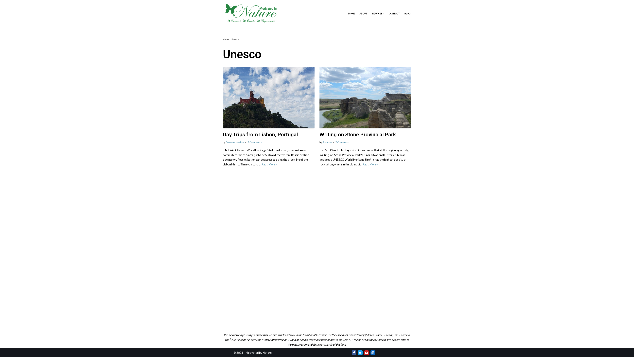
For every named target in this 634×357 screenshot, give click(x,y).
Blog (407, 13)
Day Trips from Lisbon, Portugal (260, 134)
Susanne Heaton (235, 142)
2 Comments (254, 142)
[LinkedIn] (372, 352)
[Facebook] (354, 352)
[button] (383, 13)
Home (351, 13)
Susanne (327, 142)
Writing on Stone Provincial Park (357, 134)
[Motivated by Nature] (252, 13)
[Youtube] (366, 352)
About (364, 13)
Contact (394, 13)
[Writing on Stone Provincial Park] (365, 97)
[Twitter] (360, 352)
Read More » (269, 164)
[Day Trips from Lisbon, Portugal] (269, 97)
